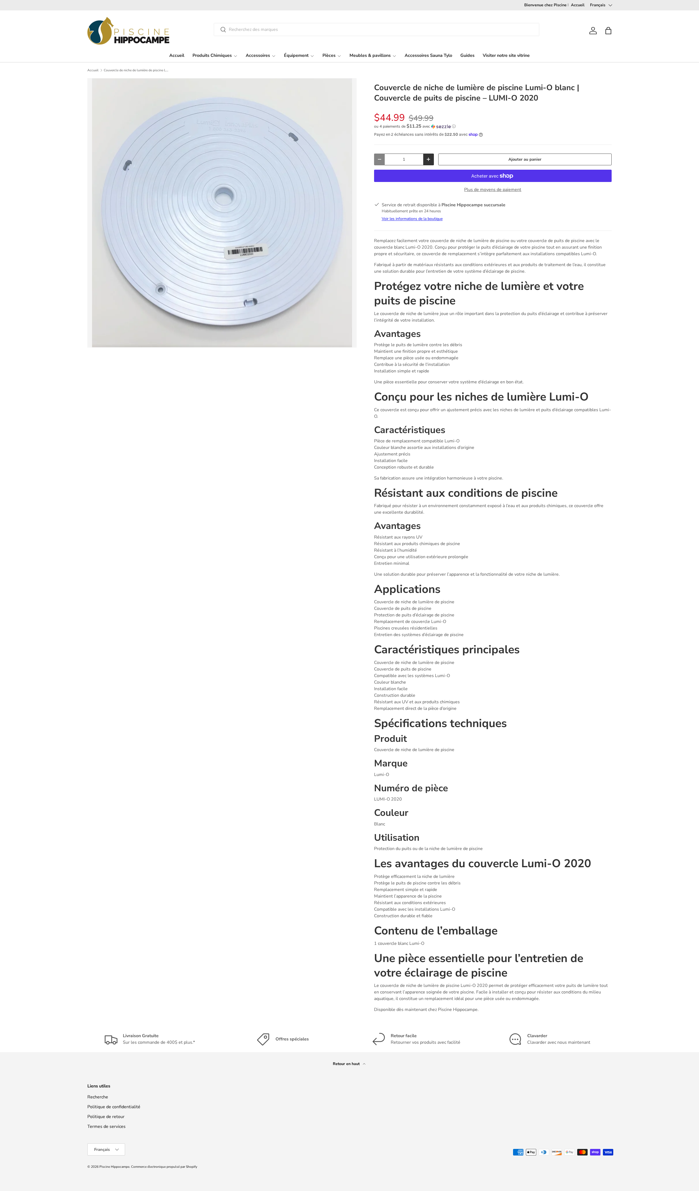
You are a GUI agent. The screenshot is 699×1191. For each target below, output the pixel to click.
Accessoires (258, 55)
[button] (608, 31)
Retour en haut (347, 1063)
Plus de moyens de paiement (492, 190)
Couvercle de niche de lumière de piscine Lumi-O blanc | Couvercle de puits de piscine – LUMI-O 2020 (136, 70)
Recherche (97, 1097)
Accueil (578, 5)
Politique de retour (106, 1117)
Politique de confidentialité (113, 1107)
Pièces (329, 55)
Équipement (296, 55)
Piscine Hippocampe (114, 1166)
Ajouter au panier (524, 159)
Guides (467, 55)
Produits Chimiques (212, 55)
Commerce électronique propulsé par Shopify (164, 1166)
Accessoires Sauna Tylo (428, 55)
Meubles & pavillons (370, 55)
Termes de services (106, 1127)
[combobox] (376, 29)
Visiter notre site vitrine (506, 55)
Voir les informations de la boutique (412, 218)
